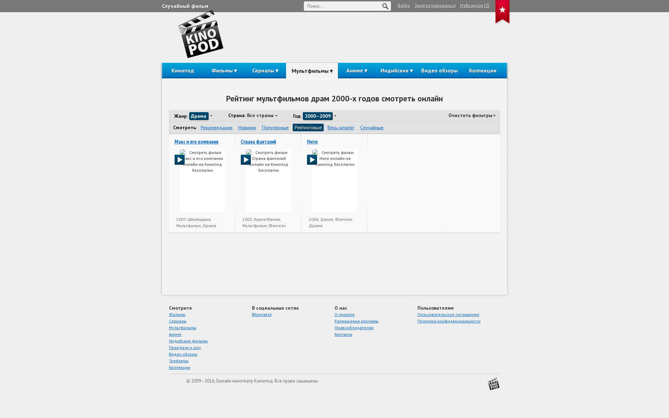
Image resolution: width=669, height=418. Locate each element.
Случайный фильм (185, 5)
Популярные (275, 127)
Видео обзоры (439, 70)
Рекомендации (216, 127)
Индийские (394, 70)
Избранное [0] (475, 6)
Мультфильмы (310, 70)
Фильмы (222, 70)
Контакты (343, 334)
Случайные (372, 127)
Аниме (354, 70)
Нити (312, 141)
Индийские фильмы (188, 340)
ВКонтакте (262, 314)
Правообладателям (354, 327)
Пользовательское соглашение (448, 314)
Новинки (247, 127)
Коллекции (483, 70)
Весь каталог (341, 127)
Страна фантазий (258, 141)
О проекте (344, 314)
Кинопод (182, 70)
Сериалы (263, 70)
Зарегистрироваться (435, 6)
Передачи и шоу (185, 347)
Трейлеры (179, 360)
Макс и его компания (196, 141)
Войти (404, 6)
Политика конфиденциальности (448, 321)
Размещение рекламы (356, 321)
